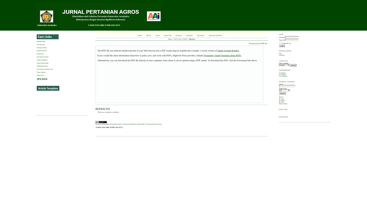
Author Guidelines (42, 60)
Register (167, 35)
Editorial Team (41, 41)
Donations (283, 117)
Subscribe (282, 55)
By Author (282, 100)
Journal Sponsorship (42, 63)
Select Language (283, 63)
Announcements (215, 35)
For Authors (282, 74)
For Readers (282, 73)
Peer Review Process (43, 57)
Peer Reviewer (41, 44)
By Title (281, 102)
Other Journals (283, 104)
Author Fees (40, 75)
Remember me (286, 43)
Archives (201, 35)
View (280, 53)
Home (139, 35)
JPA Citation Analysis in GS (45, 69)
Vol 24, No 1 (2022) (180, 39)
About (148, 35)
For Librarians (283, 76)
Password (282, 40)
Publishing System (42, 66)
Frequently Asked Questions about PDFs (222, 55)
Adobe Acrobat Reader (227, 50)
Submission (40, 54)
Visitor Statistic (41, 72)
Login (157, 35)
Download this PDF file (258, 43)
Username (282, 37)
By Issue (281, 99)
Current (189, 35)
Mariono (192, 39)
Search (178, 35)
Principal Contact (42, 47)
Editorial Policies (42, 50)
